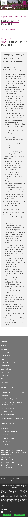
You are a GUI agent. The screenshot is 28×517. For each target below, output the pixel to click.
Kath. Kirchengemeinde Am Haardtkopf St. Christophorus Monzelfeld (13, 452)
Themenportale (7, 423)
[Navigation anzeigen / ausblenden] (24, 3)
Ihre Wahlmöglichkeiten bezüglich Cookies (14, 487)
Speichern (7, 515)
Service (4, 341)
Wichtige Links (7, 388)
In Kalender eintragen (9, 29)
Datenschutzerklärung (8, 503)
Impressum (3, 505)
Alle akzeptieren (19, 515)
